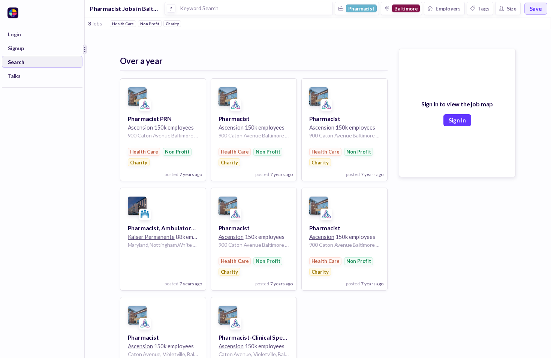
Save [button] (536, 8)
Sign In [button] (457, 120)
